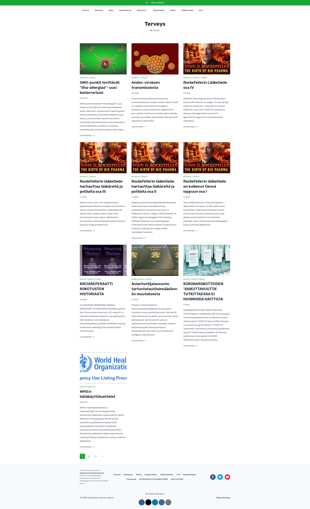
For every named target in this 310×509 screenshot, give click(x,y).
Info (178, 474)
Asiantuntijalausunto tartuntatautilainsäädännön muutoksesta (154, 289)
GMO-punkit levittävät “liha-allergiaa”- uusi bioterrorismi (100, 87)
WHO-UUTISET (177, 479)
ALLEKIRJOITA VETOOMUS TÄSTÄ (153, 479)
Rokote (83, 279)
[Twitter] (220, 477)
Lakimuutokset (138, 279)
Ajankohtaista (125, 10)
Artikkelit (84, 78)
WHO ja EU (92, 387)
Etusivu (86, 10)
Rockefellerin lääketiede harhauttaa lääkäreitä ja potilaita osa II (153, 186)
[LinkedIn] (155, 502)
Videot (172, 10)
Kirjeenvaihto (158, 10)
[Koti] (151, 30)
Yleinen (204, 78)
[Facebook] (213, 477)
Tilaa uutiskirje (157, 3)
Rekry (111, 10)
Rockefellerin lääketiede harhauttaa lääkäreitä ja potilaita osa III (101, 186)
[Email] (168, 502)
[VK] (162, 502)
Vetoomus (99, 10)
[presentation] (103, 58)
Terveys (92, 78)
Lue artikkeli (87, 135)
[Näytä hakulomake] (146, 3)
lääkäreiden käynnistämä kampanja (92, 473)
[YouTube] (227, 477)
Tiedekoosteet (187, 10)
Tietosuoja (131, 479)
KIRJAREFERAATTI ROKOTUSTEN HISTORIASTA (96, 289)
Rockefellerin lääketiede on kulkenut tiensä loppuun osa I (204, 186)
